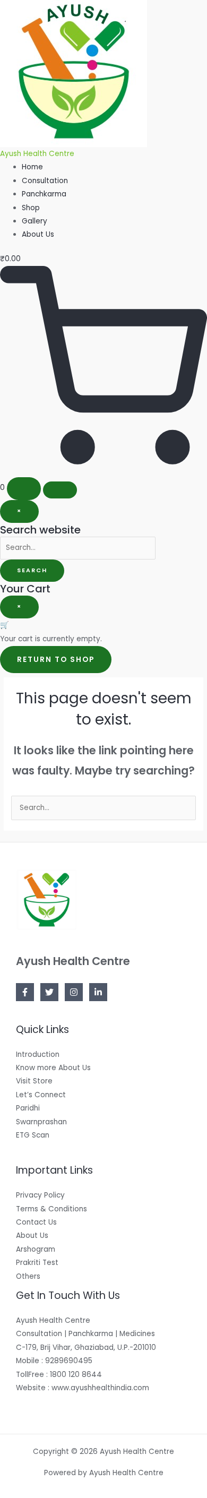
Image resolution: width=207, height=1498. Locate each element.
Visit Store (34, 1081)
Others (28, 1276)
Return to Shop (55, 660)
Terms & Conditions (51, 1209)
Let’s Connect (41, 1095)
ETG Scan (32, 1135)
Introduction (37, 1054)
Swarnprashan (41, 1122)
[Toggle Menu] (60, 489)
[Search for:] (78, 548)
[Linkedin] (98, 992)
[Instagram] (74, 992)
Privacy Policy (40, 1195)
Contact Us (36, 1222)
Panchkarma (44, 194)
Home (32, 167)
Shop (31, 208)
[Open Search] (24, 488)
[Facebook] (25, 992)
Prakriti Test (37, 1263)
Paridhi (28, 1108)
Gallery (34, 221)
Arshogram (35, 1249)
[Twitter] (49, 992)
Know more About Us (53, 1068)
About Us (38, 234)
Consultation (45, 181)
